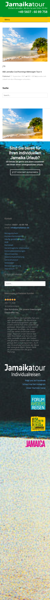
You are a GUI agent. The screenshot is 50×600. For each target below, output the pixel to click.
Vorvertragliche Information (17, 248)
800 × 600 (31, 76)
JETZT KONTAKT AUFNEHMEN (25, 172)
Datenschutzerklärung (14, 257)
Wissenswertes (11, 254)
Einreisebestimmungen (15, 251)
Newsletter (9, 262)
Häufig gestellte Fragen (15, 239)
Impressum (10, 268)
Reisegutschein (11, 233)
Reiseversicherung (13, 265)
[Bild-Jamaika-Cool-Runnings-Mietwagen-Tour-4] (25, 45)
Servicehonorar (11, 260)
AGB (6, 242)
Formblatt (9, 245)
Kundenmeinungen (13, 236)
